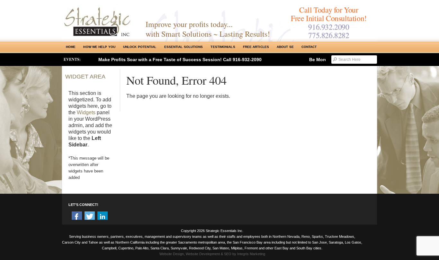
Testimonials (223, 47)
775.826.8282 (328, 35)
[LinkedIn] (102, 216)
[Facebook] (77, 216)
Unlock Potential (140, 47)
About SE (285, 47)
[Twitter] (89, 216)
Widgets (86, 112)
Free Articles (256, 47)
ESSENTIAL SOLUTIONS (183, 47)
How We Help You (99, 47)
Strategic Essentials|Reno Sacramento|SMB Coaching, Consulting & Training (99, 20)
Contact (309, 47)
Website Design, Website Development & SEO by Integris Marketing (212, 254)
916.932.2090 (328, 27)
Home (71, 47)
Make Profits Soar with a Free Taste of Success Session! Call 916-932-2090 (180, 59)
